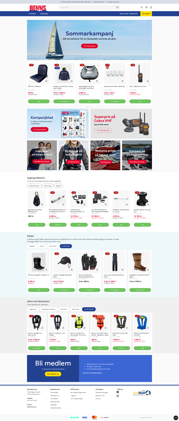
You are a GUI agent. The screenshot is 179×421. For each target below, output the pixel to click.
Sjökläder (32, 246)
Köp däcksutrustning (137, 162)
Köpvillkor (53, 405)
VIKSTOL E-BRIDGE (34, 86)
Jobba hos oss (100, 395)
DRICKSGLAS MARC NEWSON (114, 86)
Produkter (32, 14)
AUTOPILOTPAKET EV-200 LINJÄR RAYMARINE (99, 211)
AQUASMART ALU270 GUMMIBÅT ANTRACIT (86, 87)
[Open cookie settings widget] (176, 418)
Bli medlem (146, 14)
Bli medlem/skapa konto (78, 392)
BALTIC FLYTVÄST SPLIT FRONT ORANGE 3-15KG (99, 334)
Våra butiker (54, 392)
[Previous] (29, 85)
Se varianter (64, 101)
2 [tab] (89, 107)
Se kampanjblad (39, 129)
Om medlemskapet (77, 398)
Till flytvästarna (73, 162)
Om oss (98, 398)
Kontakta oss (54, 395)
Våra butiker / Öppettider (129, 14)
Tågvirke (58, 186)
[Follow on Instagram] (118, 396)
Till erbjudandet (103, 130)
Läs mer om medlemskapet (92, 373)
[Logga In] (142, 7)
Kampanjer (44, 14)
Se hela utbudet (89, 309)
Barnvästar (63, 309)
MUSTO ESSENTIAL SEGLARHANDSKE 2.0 (86, 276)
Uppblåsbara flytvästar (48, 309)
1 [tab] (87, 107)
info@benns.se (31, 407)
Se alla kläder (66, 246)
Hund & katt (75, 309)
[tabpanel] (38, 83)
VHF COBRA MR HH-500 (137, 86)
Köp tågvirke (105, 162)
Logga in (73, 395)
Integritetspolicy (55, 408)
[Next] (150, 85)
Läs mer (58, 225)
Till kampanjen (89, 46)
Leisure (42, 246)
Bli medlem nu (53, 374)
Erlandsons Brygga (102, 392)
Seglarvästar (33, 309)
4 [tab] (91, 107)
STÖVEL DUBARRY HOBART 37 (38, 275)
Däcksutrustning (34, 186)
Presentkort (54, 398)
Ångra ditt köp (54, 402)
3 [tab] (90, 107)
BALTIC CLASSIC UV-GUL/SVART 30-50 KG (78, 334)
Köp (38, 101)
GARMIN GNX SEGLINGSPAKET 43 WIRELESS (77, 211)
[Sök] (117, 7)
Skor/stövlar (52, 246)
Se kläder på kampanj (42, 161)
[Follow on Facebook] (118, 392)
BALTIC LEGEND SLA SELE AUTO (35, 334)
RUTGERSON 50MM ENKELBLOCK (35, 211)
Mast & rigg (47, 186)
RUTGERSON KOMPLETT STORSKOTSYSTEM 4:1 (57, 211)
